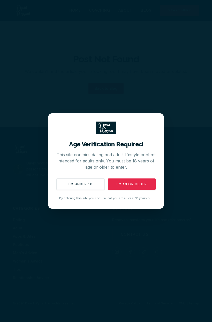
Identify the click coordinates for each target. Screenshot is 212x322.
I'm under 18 (81, 184)
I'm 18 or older (132, 184)
